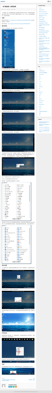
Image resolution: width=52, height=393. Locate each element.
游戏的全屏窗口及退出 (42, 21)
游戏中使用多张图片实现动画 (43, 32)
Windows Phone (41, 100)
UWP (39, 95)
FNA (39, 76)
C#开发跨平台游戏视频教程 (43, 72)
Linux (40, 83)
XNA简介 (40, 8)
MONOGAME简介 (41, 9)
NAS (39, 88)
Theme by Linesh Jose (34, 391)
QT (39, 90)
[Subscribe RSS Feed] (16, 387)
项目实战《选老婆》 (42, 34)
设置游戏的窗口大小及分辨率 (43, 23)
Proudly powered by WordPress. (23, 391)
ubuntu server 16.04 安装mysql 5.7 (44, 127)
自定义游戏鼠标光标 (42, 27)
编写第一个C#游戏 (41, 17)
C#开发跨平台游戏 (41, 70)
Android (40, 69)
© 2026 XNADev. (16, 391)
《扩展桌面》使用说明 (9, 6)
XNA (39, 109)
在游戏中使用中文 (41, 19)
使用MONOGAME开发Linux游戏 (44, 54)
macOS (40, 84)
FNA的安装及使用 (41, 46)
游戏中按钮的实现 (41, 29)
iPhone (40, 81)
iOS (39, 79)
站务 (39, 114)
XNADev (3, 1)
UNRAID (40, 93)
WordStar (30, 391)
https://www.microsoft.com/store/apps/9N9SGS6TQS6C (19, 23)
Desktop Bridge (41, 74)
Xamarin (40, 107)
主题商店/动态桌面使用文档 (43, 111)
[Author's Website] (14, 387)
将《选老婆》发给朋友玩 (42, 36)
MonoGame (41, 86)
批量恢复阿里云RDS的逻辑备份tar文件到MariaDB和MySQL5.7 (44, 122)
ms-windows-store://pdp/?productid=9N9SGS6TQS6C (20, 20)
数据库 (40, 113)
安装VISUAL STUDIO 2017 (43, 11)
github (40, 77)
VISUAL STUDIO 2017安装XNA (43, 13)
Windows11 (40, 102)
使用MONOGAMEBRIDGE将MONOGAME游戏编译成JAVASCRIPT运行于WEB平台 (44, 48)
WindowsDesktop (41, 104)
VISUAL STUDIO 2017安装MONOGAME (43, 15)
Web (39, 97)
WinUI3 (40, 106)
